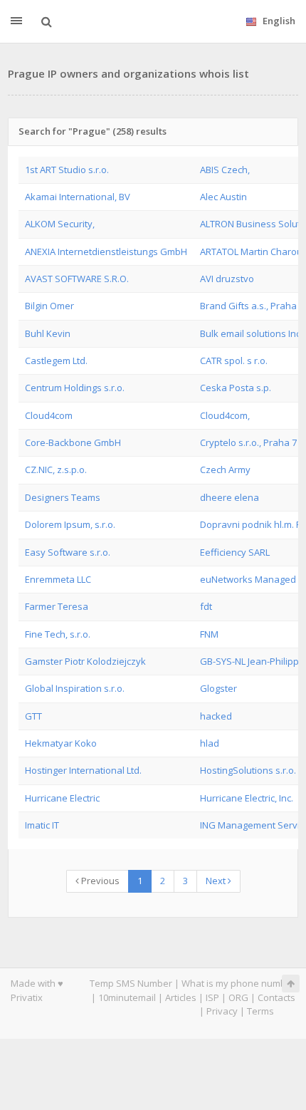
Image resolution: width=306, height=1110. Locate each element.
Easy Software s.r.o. (67, 552)
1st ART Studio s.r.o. (67, 169)
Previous (99, 880)
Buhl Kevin (47, 333)
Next (217, 880)
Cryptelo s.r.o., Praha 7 (248, 442)
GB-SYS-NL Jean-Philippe (252, 661)
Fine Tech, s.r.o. (57, 634)
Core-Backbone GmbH (73, 442)
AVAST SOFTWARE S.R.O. (77, 278)
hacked (216, 716)
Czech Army (225, 469)
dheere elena (229, 497)
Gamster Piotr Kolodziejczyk (85, 661)
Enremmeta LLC (58, 579)
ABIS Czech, (225, 169)
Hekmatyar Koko (61, 743)
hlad (209, 743)
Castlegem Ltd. (56, 360)
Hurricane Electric (62, 798)
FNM (209, 634)
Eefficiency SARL (235, 552)
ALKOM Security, (60, 223)
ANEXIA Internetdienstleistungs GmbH (106, 251)
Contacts (276, 997)
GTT (33, 716)
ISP (212, 997)
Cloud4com (49, 415)
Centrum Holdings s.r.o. (75, 387)
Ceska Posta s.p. (235, 387)
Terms (260, 1011)
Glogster (218, 688)
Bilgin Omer (49, 305)
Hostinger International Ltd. (83, 770)
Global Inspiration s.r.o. (75, 688)
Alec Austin (223, 196)
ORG (238, 997)
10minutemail (127, 997)
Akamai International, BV (77, 196)
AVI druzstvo (227, 278)
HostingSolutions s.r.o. (248, 770)
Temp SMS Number (131, 983)
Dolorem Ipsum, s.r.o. (70, 524)
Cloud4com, (225, 415)
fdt (206, 606)
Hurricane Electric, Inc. (246, 798)
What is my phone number (238, 983)
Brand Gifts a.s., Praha (248, 305)
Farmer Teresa (56, 606)
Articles (180, 997)
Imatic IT (42, 825)
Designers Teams (62, 497)
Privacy (222, 1011)
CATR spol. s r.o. (234, 360)
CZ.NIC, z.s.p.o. (56, 469)
